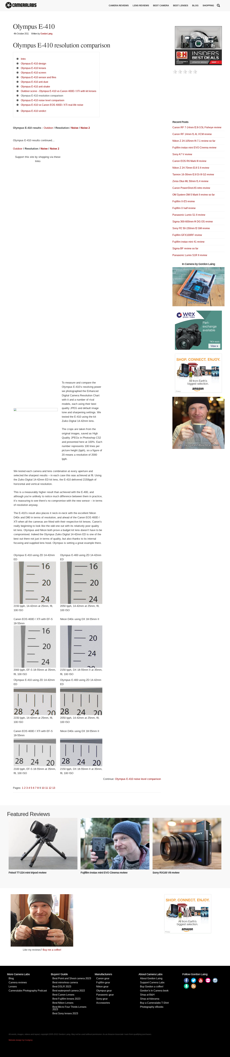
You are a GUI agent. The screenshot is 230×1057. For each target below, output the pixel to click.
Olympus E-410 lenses (33, 68)
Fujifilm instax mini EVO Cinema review (194, 147)
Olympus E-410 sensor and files (38, 77)
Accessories (103, 1002)
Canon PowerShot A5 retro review (191, 188)
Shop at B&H (147, 994)
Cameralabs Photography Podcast (28, 990)
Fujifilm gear (103, 982)
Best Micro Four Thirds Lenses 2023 (69, 1008)
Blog (195, 5)
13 (53, 787)
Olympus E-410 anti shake (35, 86)
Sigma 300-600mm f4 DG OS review (192, 221)
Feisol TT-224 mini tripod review (27, 872)
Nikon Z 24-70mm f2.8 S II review (190, 167)
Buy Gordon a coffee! (151, 986)
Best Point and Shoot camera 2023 (71, 978)
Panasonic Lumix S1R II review (189, 255)
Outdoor (48, 127)
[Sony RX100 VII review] (187, 843)
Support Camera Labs (152, 982)
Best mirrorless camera (65, 982)
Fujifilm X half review (184, 208)
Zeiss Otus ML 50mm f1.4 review (190, 181)
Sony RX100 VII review (166, 872)
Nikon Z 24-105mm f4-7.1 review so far (193, 141)
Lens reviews (141, 5)
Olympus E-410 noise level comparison (42, 100)
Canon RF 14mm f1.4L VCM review (192, 134)
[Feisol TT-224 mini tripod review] (43, 843)
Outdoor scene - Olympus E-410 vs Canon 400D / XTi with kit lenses (58, 91)
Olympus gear (104, 990)
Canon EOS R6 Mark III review (189, 161)
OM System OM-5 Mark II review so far (193, 194)
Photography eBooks (151, 1007)
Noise (74, 127)
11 (46, 787)
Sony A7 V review (182, 154)
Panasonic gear (105, 994)
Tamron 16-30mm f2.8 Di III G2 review (193, 174)
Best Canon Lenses (63, 994)
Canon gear (102, 978)
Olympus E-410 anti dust (34, 81)
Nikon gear (102, 986)
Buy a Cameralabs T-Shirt (154, 1002)
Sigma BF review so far (185, 248)
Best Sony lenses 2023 (65, 1013)
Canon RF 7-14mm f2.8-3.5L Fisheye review (196, 127)
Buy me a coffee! (52, 949)
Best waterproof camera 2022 (68, 990)
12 (50, 787)
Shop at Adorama (149, 998)
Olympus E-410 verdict (33, 110)
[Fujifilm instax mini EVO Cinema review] (115, 843)
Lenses (13, 986)
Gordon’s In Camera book (154, 990)
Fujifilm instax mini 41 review (188, 241)
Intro (23, 58)
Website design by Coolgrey (21, 1040)
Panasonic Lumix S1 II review (188, 214)
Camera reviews (119, 5)
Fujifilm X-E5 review (183, 201)
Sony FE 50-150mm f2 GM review (191, 228)
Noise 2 (85, 127)
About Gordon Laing (151, 978)
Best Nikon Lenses (62, 1002)
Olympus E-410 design (33, 63)
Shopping (208, 5)
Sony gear (102, 998)
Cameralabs (20, 5)
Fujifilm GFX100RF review (187, 235)
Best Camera (161, 5)
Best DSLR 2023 (61, 986)
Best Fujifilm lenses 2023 (66, 998)
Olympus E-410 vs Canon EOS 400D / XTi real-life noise (52, 104)
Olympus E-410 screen (33, 72)
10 (43, 787)
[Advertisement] (195, 99)
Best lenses (180, 5)
